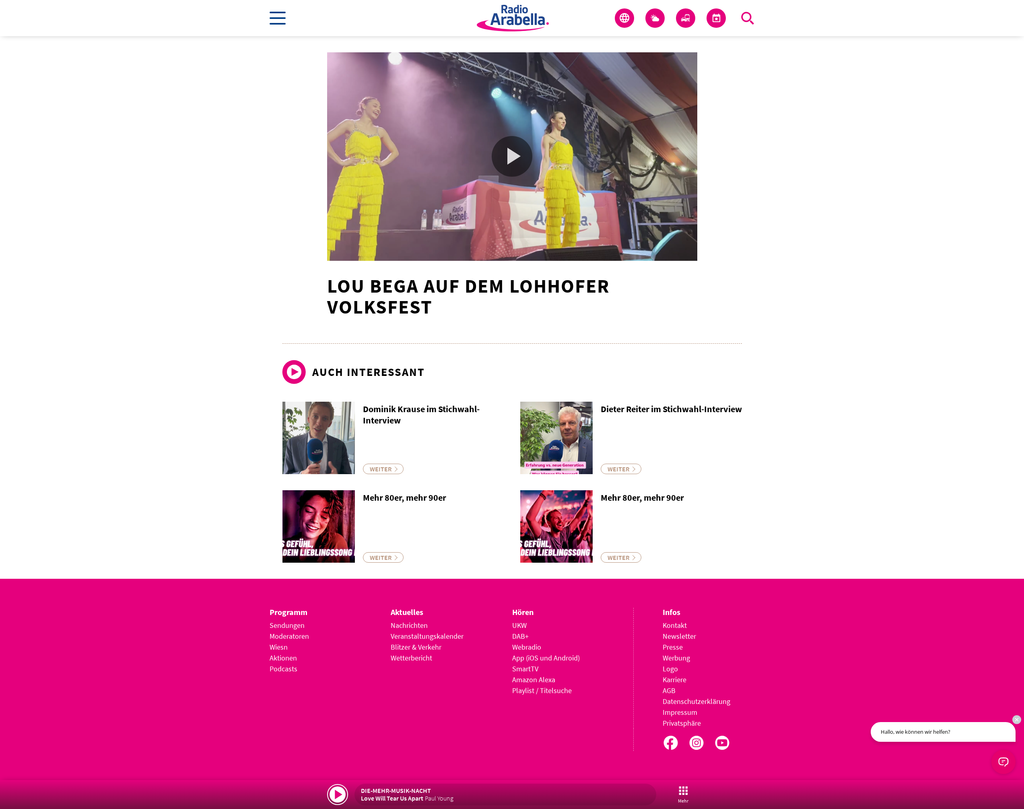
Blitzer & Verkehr (416, 647)
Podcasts (283, 668)
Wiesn (279, 647)
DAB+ (520, 636)
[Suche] (747, 18)
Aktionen (283, 657)
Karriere (674, 679)
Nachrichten (409, 625)
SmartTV (525, 668)
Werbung (676, 657)
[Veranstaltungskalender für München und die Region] (716, 18)
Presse (673, 647)
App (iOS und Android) (546, 657)
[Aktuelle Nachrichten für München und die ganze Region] (624, 18)
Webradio (526, 647)
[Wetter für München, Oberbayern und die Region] (655, 18)
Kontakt (675, 625)
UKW (519, 625)
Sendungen (287, 625)
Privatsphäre (682, 723)
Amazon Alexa (533, 679)
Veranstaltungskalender (427, 636)
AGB (669, 690)
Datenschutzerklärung (696, 701)
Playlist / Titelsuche (542, 690)
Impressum (680, 712)
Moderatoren (289, 636)
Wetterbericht (411, 657)
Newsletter (679, 636)
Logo (670, 668)
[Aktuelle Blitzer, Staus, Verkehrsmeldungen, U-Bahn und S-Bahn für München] (685, 18)
